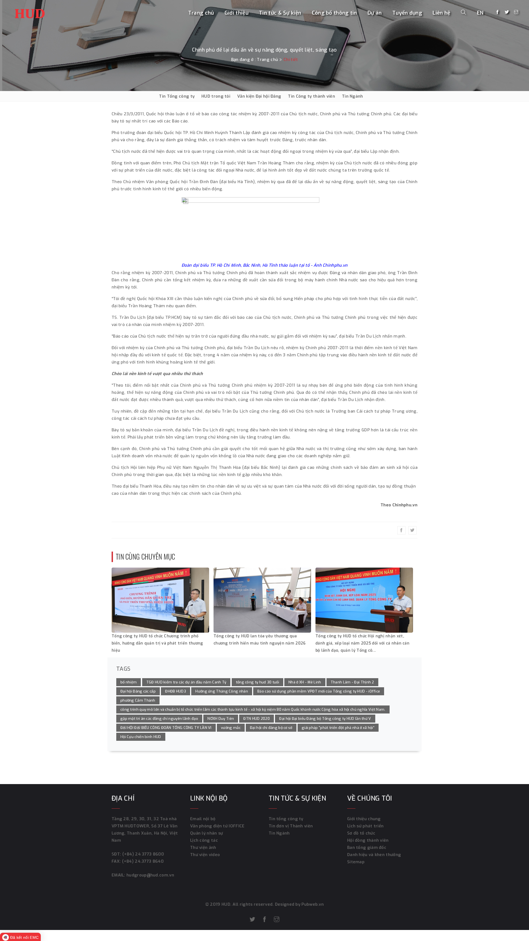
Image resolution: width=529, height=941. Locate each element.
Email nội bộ (203, 819)
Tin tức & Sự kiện (280, 12)
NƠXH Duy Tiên (220, 718)
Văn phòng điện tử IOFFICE (217, 826)
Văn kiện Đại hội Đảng (259, 96)
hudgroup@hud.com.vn (149, 875)
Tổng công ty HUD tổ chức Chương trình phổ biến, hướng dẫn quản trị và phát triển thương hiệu (157, 643)
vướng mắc (231, 727)
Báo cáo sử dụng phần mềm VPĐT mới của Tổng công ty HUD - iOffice (318, 691)
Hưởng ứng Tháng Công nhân (221, 691)
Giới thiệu (237, 12)
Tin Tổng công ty (177, 96)
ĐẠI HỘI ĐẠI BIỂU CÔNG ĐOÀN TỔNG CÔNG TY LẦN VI (166, 727)
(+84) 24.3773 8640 (143, 861)
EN (480, 12)
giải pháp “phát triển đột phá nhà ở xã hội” (338, 727)
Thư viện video (205, 854)
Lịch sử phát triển (365, 826)
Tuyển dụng (407, 12)
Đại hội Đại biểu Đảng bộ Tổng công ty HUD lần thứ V (325, 718)
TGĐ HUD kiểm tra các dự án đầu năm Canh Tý (186, 682)
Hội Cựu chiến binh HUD (140, 736)
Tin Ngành (352, 96)
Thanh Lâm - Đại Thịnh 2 (352, 682)
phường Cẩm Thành (137, 700)
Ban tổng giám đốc (366, 847)
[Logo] (30, 12)
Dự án (375, 12)
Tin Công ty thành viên (311, 96)
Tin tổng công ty (286, 819)
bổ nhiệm (128, 682)
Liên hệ (441, 12)
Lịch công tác (204, 840)
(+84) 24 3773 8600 (143, 854)
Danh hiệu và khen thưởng (374, 854)
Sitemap (356, 862)
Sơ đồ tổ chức (361, 833)
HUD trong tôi (215, 96)
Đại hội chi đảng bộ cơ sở (271, 727)
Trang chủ (201, 12)
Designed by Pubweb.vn (299, 904)
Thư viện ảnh (203, 847)
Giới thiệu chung (364, 819)
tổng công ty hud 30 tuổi (257, 682)
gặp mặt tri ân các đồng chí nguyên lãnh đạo (159, 718)
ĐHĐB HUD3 (175, 691)
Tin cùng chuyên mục (145, 556)
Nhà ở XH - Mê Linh (304, 682)
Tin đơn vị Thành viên (291, 826)
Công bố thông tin (334, 12)
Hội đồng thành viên (368, 840)
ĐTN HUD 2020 (256, 718)
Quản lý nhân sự (206, 833)
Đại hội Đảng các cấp (138, 691)
